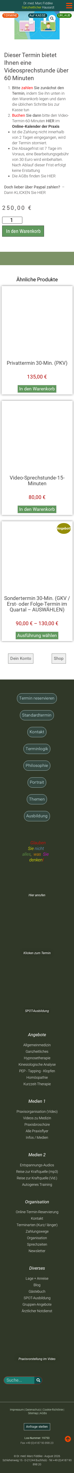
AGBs (43, 1413)
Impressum (17, 1409)
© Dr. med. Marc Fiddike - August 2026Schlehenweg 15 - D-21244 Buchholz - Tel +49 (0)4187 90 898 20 (37, 1460)
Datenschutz (33, 1409)
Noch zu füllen (8, 1420)
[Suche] (38, 1380)
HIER (51, 176)
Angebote (37, 1034)
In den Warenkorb (23, 231)
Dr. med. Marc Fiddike (38, 3)
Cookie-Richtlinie (53, 1409)
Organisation (37, 1201)
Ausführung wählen (37, 635)
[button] (52, 18)
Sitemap (33, 1413)
